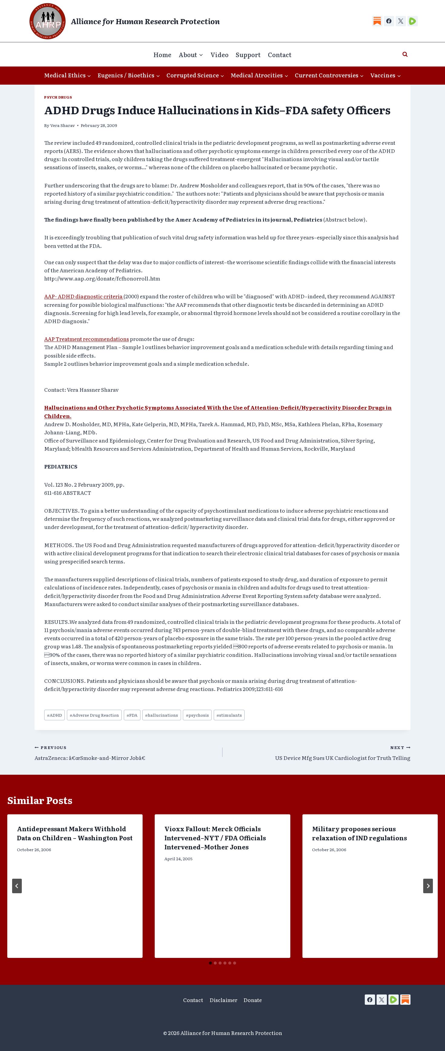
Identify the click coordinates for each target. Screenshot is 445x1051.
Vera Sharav (62, 125)
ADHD (54, 715)
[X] (401, 21)
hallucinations (161, 715)
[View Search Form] (405, 54)
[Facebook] (389, 21)
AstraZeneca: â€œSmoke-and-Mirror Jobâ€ (90, 752)
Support (248, 54)
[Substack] (377, 21)
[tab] (210, 963)
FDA (132, 715)
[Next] (428, 886)
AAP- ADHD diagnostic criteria (84, 296)
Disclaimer (223, 1000)
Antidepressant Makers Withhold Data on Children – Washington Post (75, 833)
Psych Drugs (58, 97)
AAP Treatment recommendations (86, 338)
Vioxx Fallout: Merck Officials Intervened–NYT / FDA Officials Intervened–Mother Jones (215, 837)
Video (219, 54)
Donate (252, 1000)
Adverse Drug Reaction (94, 715)
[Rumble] (412, 21)
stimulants (229, 715)
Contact (280, 54)
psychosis (197, 715)
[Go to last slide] (17, 886)
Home (162, 54)
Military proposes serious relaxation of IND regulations (359, 833)
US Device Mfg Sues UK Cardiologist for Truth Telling (342, 752)
